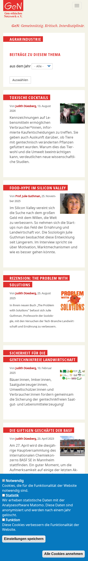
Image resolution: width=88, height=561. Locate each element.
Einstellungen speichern (24, 539)
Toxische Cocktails (29, 97)
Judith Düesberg (25, 106)
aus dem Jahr (20, 66)
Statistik (12, 495)
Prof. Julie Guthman (27, 196)
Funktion (13, 519)
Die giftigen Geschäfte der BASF (41, 430)
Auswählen (20, 80)
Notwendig (15, 480)
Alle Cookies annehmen (63, 554)
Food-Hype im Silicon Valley (38, 187)
